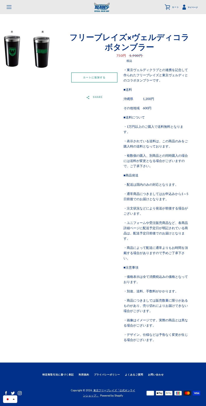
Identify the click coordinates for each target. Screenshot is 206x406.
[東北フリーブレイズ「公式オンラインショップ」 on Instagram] (20, 393)
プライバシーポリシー (107, 374)
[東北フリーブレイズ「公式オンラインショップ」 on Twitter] (13, 393)
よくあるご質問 (134, 374)
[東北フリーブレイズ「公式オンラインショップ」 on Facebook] (6, 393)
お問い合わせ (156, 374)
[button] (10, 399)
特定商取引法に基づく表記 (58, 374)
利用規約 (84, 374)
